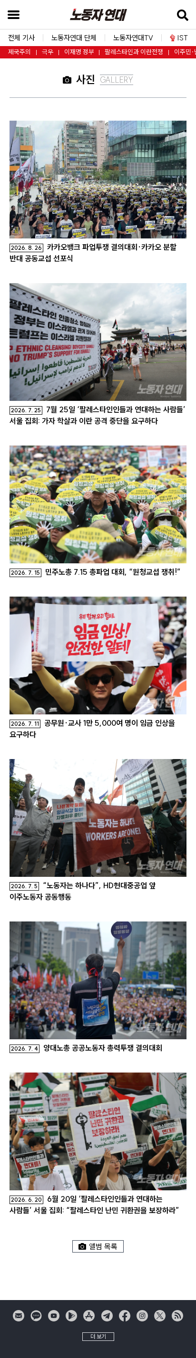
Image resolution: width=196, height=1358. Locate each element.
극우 (47, 52)
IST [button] (182, 37)
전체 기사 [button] (21, 37)
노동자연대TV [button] (133, 37)
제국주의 (19, 52)
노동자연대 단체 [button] (74, 37)
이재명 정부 (79, 52)
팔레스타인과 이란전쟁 (134, 52)
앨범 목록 (103, 1246)
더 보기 (98, 1336)
